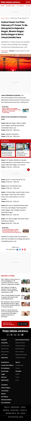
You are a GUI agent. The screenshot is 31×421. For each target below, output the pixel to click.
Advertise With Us (11, 413)
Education (4, 357)
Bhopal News (5, 352)
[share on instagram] (18, 335)
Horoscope (4, 371)
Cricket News (19, 365)
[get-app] (29, 2)
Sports (18, 362)
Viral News (4, 397)
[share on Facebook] (7, 335)
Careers (23, 407)
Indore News (4, 349)
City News (4, 343)
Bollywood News (20, 343)
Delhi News (4, 354)
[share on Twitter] (11, 335)
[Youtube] (25, 249)
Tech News (4, 391)
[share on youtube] (22, 335)
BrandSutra (5, 362)
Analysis (4, 340)
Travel (17, 377)
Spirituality (5, 380)
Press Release (5, 402)
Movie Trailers (20, 352)
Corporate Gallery (7, 365)
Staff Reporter (4, 51)
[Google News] (11, 249)
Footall (17, 368)
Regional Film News (21, 354)
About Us (7, 407)
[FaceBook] (17, 249)
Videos (3, 394)
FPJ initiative (5, 368)
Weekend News (6, 400)
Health (17, 374)
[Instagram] (22, 249)
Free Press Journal (10, 2)
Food (17, 380)
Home (2, 5)
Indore (7, 18)
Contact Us (23, 410)
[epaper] (27, 2)
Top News (4, 385)
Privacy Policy (15, 410)
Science (3, 377)
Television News (20, 357)
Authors (23, 413)
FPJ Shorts (20, 5)
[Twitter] (20, 249)
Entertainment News (22, 340)
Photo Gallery (5, 388)
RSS (18, 413)
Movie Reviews (20, 349)
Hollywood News (20, 346)
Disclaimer (6, 410)
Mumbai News (10, 5)
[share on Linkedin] (15, 335)
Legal (3, 374)
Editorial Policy (15, 407)
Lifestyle (18, 371)
